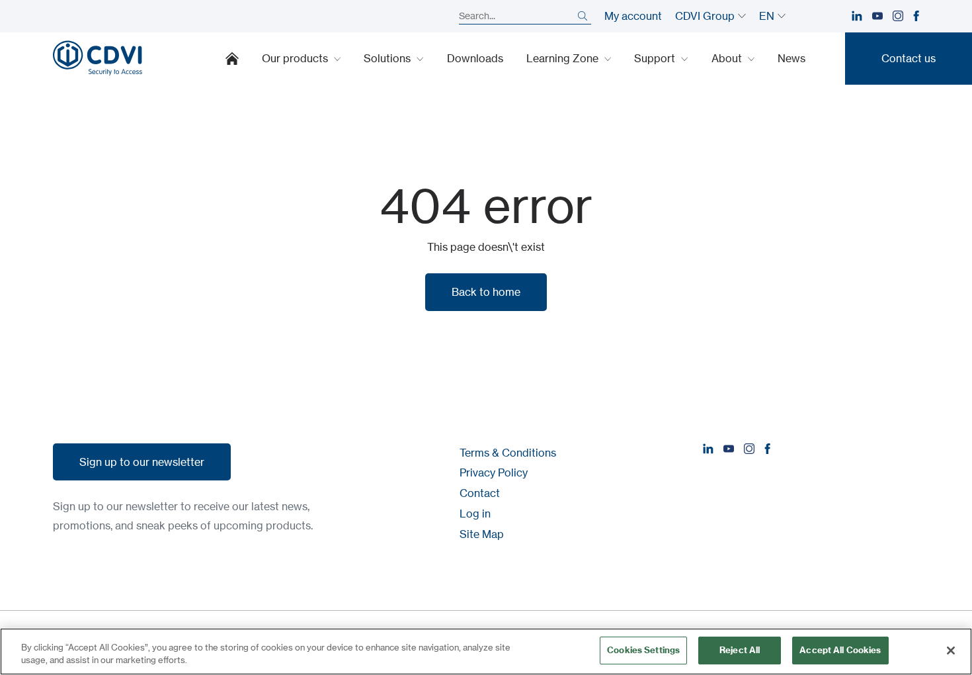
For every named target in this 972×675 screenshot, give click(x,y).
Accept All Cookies (840, 650)
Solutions (388, 58)
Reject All (739, 650)
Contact (480, 493)
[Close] (950, 650)
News (791, 58)
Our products (296, 58)
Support (656, 58)
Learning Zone (563, 58)
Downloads (475, 58)
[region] (486, 651)
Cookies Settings (643, 650)
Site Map (482, 534)
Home (232, 58)
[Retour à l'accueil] (97, 58)
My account (633, 15)
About (728, 58)
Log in (475, 513)
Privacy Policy (494, 472)
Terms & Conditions (508, 452)
